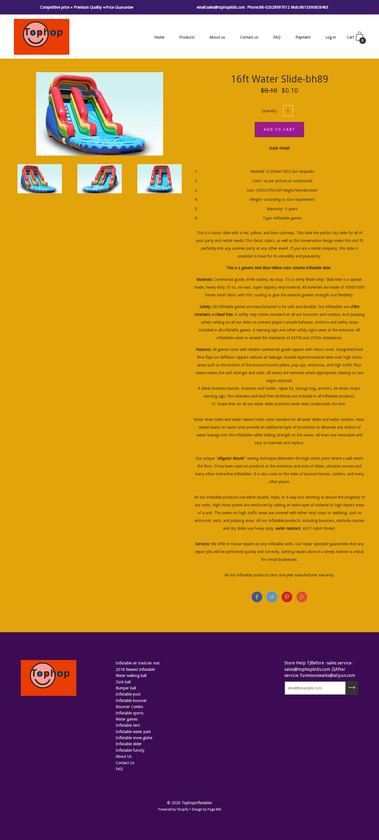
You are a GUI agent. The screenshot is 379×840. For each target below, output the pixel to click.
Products (186, 37)
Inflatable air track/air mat (138, 663)
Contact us (249, 37)
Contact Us (125, 763)
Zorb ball (123, 682)
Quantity (269, 111)
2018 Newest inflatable (135, 669)
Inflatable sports (129, 713)
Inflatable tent (128, 725)
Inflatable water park (133, 731)
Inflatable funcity (130, 750)
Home (159, 37)
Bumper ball (126, 688)
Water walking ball (131, 675)
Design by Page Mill (206, 809)
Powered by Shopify (173, 809)
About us (217, 37)
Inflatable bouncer (131, 700)
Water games (127, 719)
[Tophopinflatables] (256, 597)
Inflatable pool (128, 694)
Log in (330, 37)
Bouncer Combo (129, 706)
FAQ (277, 37)
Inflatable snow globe (134, 738)
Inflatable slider (129, 744)
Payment (302, 37)
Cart (355, 38)
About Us (124, 756)
